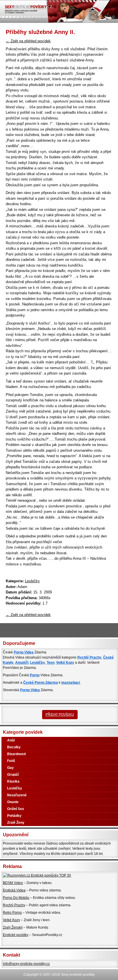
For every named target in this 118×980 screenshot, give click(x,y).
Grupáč (13, 775)
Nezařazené (17, 795)
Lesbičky (32, 581)
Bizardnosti (16, 754)
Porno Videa (24, 652)
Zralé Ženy (15, 823)
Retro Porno (12, 913)
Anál (11, 740)
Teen (50, 663)
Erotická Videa (14, 890)
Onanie (13, 802)
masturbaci (70, 683)
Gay (10, 768)
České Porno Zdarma (40, 683)
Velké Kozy (65, 663)
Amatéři (21, 663)
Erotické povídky (15, 935)
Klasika (13, 781)
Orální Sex (15, 809)
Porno (35, 675)
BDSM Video (13, 883)
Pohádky (14, 816)
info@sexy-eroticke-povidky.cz (26, 964)
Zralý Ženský (13, 927)
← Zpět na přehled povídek (28, 41)
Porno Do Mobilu (16, 898)
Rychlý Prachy (89, 657)
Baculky (14, 747)
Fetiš (11, 761)
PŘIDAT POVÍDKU (60, 715)
